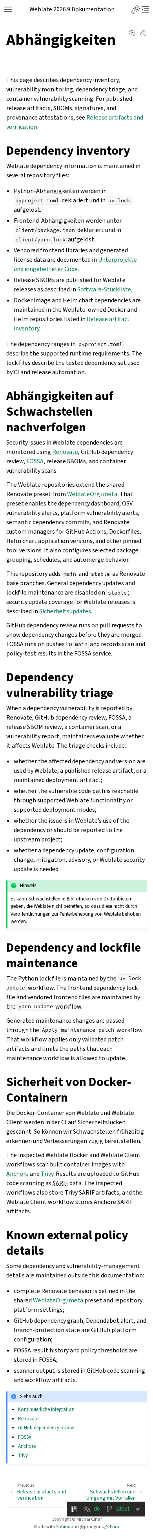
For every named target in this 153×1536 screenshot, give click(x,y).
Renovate (65, 452)
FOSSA (35, 461)
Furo (114, 1526)
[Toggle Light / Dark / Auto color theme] (135, 9)
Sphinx (63, 1526)
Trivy (47, 1174)
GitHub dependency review (46, 1427)
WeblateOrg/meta (92, 494)
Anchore (17, 1174)
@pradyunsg (93, 1526)
